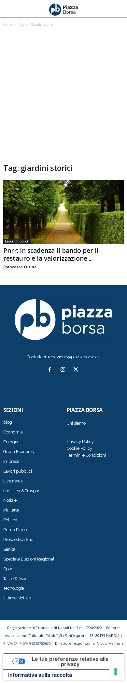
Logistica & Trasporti (22, 490)
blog (7, 422)
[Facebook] (51, 370)
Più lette (11, 510)
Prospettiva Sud (18, 539)
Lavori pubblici (16, 241)
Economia (13, 432)
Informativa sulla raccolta (40, 675)
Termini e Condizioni (86, 455)
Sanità (9, 549)
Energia (10, 441)
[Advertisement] (63, 95)
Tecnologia (13, 588)
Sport (8, 568)
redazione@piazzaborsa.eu (74, 356)
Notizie (10, 500)
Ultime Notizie (17, 597)
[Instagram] (64, 370)
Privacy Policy (80, 441)
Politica (10, 519)
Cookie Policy (79, 448)
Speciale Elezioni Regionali (29, 559)
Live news (12, 481)
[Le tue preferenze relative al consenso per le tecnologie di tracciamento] (115, 671)
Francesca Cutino (19, 266)
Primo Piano (15, 529)
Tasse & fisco (15, 578)
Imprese (11, 461)
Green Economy (19, 451)
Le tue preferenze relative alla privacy (70, 661)
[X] (77, 370)
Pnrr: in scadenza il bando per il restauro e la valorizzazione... (51, 254)
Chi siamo (76, 423)
